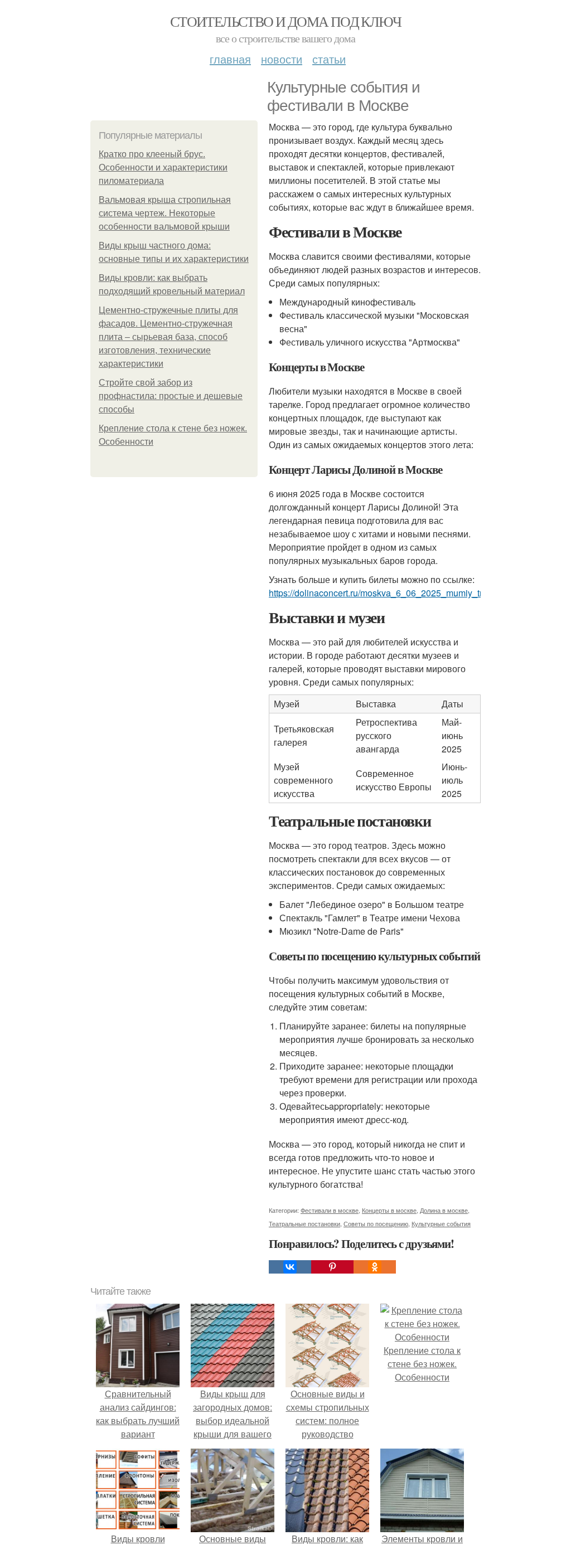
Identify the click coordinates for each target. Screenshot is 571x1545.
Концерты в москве (389, 1210)
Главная (230, 59)
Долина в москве (444, 1210)
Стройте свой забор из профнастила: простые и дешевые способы (171, 396)
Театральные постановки (304, 1223)
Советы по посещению (375, 1223)
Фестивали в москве (330, 1210)
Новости (281, 59)
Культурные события (441, 1223)
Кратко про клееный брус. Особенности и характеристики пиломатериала (163, 167)
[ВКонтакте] (290, 1267)
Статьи (329, 59)
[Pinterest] (332, 1267)
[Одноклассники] (375, 1267)
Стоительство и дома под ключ (285, 21)
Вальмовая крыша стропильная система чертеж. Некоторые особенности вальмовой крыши (165, 213)
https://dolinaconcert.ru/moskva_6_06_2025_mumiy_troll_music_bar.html (413, 592)
